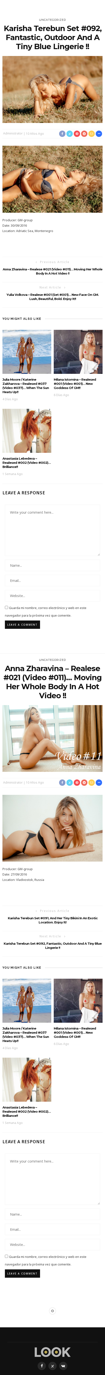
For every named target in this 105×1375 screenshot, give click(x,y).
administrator (13, 134)
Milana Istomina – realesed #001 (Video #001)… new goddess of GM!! (75, 383)
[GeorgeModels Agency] (53, 1351)
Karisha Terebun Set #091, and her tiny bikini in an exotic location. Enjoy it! (52, 920)
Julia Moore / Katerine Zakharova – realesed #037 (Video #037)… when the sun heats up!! (25, 385)
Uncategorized (52, 20)
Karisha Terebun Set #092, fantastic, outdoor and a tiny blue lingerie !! (53, 946)
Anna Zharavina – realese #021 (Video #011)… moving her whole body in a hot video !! (52, 271)
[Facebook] (42, 1366)
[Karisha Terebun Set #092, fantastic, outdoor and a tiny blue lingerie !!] (52, 89)
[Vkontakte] (63, 1366)
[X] (52, 1366)
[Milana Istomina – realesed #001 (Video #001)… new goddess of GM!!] (78, 351)
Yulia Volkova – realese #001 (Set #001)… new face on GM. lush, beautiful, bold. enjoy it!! (53, 297)
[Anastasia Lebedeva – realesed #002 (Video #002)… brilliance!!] (26, 430)
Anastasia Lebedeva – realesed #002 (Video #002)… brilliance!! (26, 462)
